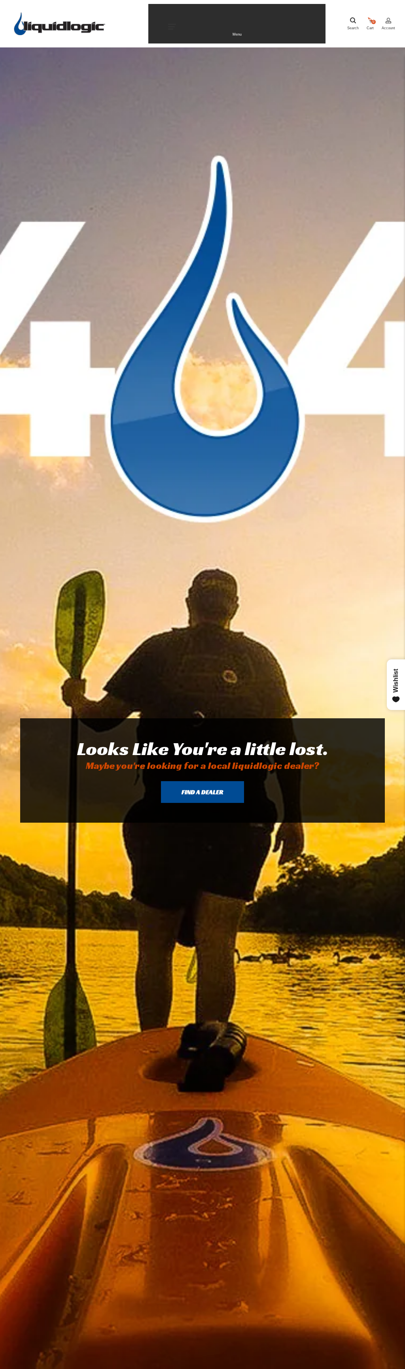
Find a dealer (202, 792)
